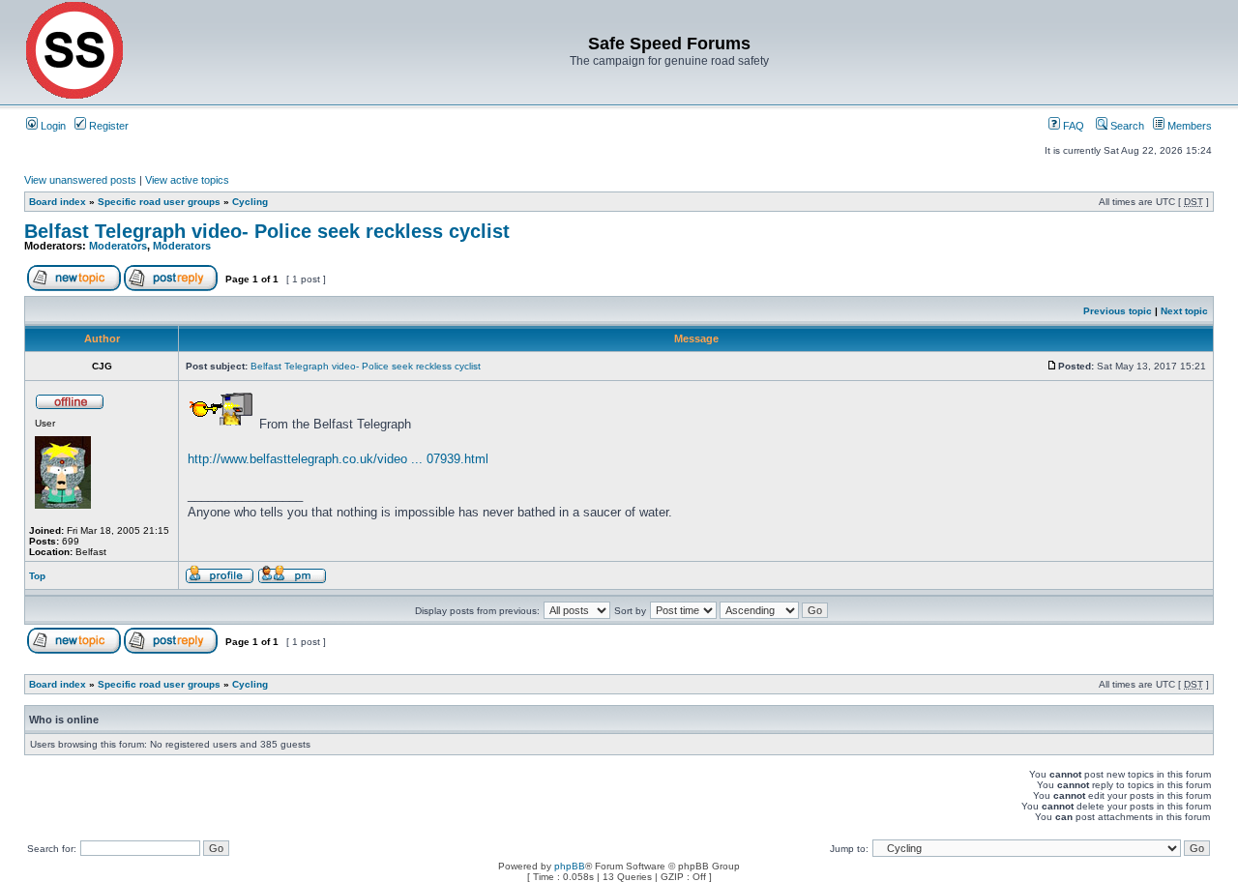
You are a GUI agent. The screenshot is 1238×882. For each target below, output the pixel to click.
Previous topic (1117, 311)
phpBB (569, 866)
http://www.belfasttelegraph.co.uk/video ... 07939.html (338, 459)
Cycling (250, 201)
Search (1125, 126)
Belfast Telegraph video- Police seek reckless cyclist (267, 231)
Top (37, 576)
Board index (57, 201)
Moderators (118, 245)
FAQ (1072, 126)
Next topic (1184, 311)
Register (107, 126)
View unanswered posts (80, 180)
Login (52, 126)
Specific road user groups (159, 201)
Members (1188, 126)
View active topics (187, 180)
